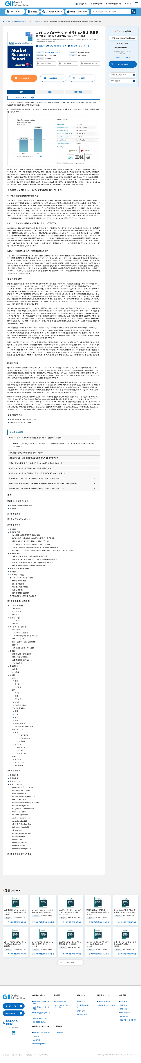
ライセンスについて (122, 57)
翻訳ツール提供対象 (90, 63)
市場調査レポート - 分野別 (41, 1002)
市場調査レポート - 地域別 (41, 1008)
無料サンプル (81, 1001)
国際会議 (60, 1032)
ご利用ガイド (80, 995)
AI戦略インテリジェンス (41, 1032)
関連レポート (21, 97)
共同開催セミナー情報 (106, 1005)
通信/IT (37, 21)
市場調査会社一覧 (40, 1018)
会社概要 (123, 1001)
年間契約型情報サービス (41, 1014)
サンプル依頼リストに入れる (17, 922)
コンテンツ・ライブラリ (128, 1020)
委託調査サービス (61, 1001)
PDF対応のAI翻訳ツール (85, 1006)
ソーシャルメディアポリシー (41, 1055)
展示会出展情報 (104, 1001)
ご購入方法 (81, 1011)
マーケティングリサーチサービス (63, 1006)
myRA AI (36, 1040)
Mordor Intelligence (52, 52)
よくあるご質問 (82, 1014)
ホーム (8, 21)
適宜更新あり (68, 63)
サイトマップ (6, 1055)
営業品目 (123, 1005)
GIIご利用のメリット (40, 1022)
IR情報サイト (125, 1016)
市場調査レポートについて (22, 21)
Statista (36, 1036)
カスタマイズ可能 (46, 63)
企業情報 (122, 995)
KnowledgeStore (40, 1043)
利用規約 (29, 1055)
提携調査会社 (125, 1012)
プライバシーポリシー (18, 1055)
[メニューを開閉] (136, 4)
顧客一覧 (123, 1009)
